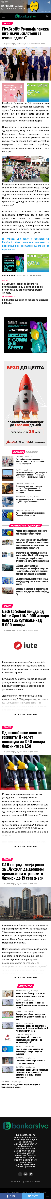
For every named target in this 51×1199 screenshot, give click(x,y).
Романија (36, 275)
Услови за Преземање (31, 1181)
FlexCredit (23, 275)
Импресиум (15, 1181)
